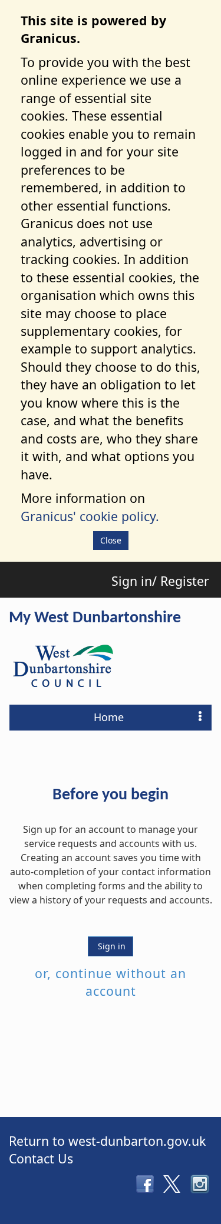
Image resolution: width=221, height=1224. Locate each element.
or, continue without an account (110, 982)
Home (109, 717)
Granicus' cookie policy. (90, 516)
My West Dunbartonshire (95, 618)
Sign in (110, 946)
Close (110, 540)
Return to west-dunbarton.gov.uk (107, 1140)
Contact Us (41, 1158)
